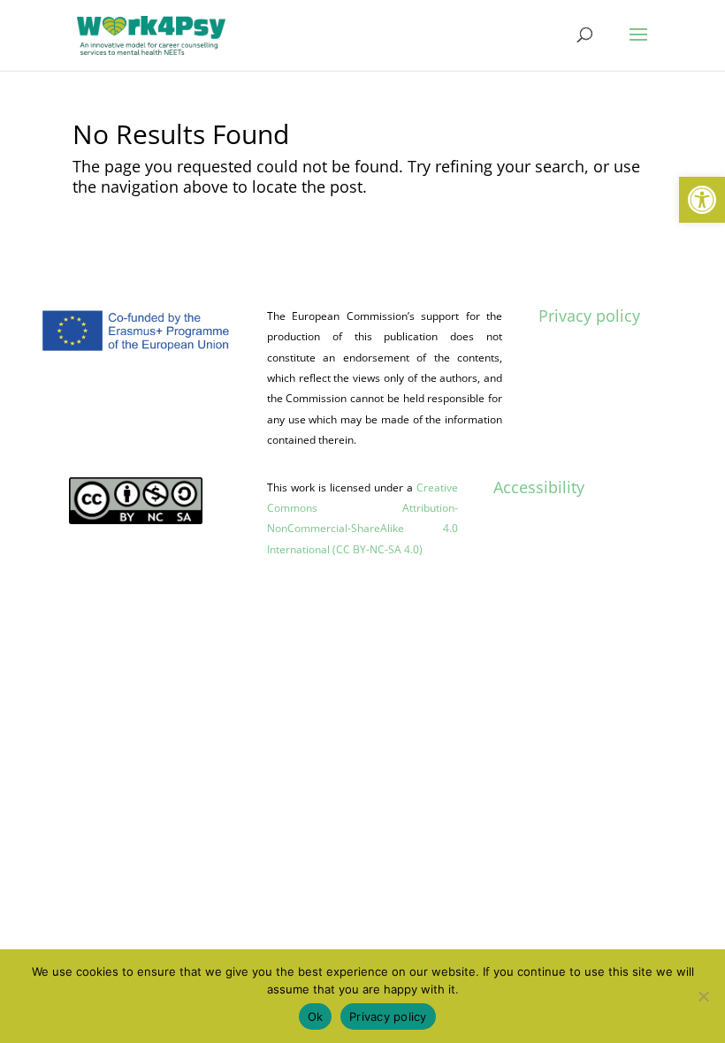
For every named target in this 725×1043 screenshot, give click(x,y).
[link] (702, 200)
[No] (703, 996)
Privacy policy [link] (589, 315)
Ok (316, 1016)
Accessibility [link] (538, 487)
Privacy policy (388, 1016)
